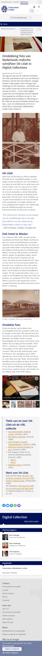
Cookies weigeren (11, 653)
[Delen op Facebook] (4, 505)
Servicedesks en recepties (11, 587)
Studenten (16, 2)
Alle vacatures (7, 619)
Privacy (4, 597)
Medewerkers (24, 2)
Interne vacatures (8, 616)
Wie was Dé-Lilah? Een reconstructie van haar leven (20, 487)
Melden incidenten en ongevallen (14, 634)
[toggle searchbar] (39, 6)
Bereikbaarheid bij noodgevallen (13, 631)
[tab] (5, 404)
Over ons (5, 609)
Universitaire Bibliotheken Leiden (14, 568)
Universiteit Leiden (6, 2)
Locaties (5, 590)
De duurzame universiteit (11, 612)
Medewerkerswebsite (7, 29)
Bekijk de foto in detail (31, 521)
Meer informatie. (8, 646)
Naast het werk (7, 622)
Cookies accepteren (12, 649)
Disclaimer (6, 600)
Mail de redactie (8, 593)
